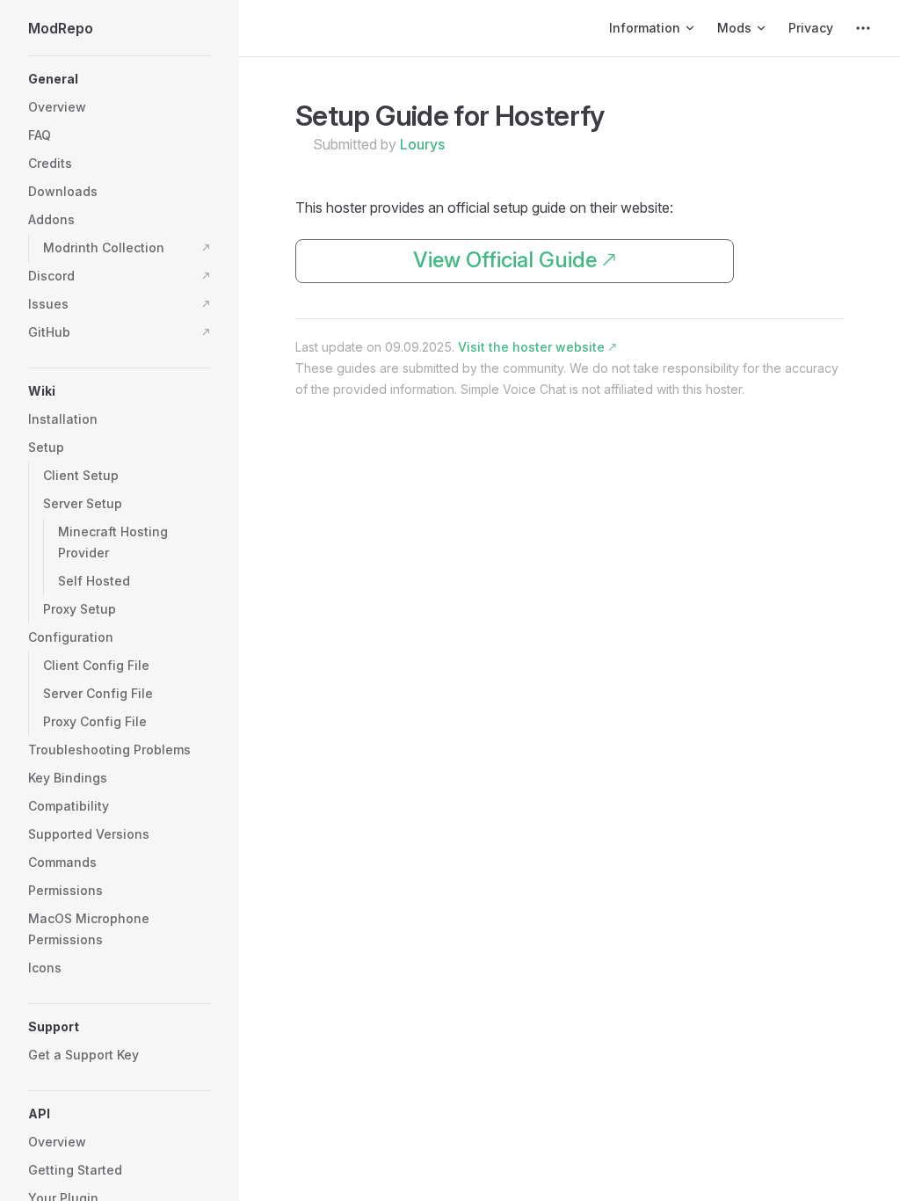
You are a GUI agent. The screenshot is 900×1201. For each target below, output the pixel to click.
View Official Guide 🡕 (514, 260)
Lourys (422, 144)
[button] (119, 79)
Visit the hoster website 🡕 (537, 346)
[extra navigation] (863, 28)
